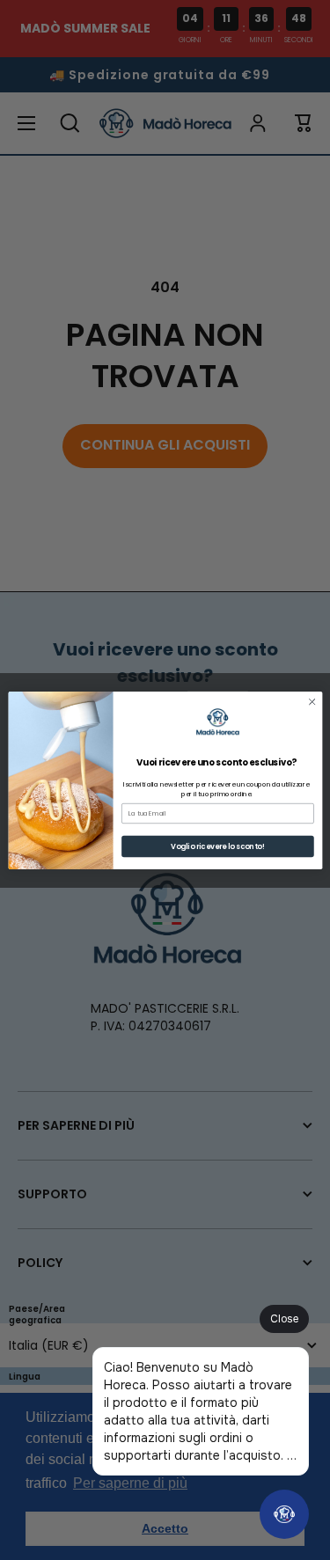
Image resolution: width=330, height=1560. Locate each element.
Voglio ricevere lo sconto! (217, 846)
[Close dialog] (311, 701)
